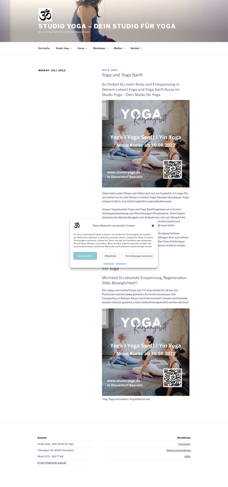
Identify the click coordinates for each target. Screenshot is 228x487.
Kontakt (135, 48)
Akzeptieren (85, 255)
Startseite (44, 48)
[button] (153, 225)
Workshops (99, 48)
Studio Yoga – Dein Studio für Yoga (107, 26)
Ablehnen (110, 255)
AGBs (187, 456)
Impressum (108, 263)
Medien (118, 48)
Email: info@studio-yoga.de (52, 462)
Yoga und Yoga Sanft (122, 74)
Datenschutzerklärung (178, 450)
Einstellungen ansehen (139, 255)
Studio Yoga (62, 48)
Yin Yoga (110, 268)
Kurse (81, 48)
